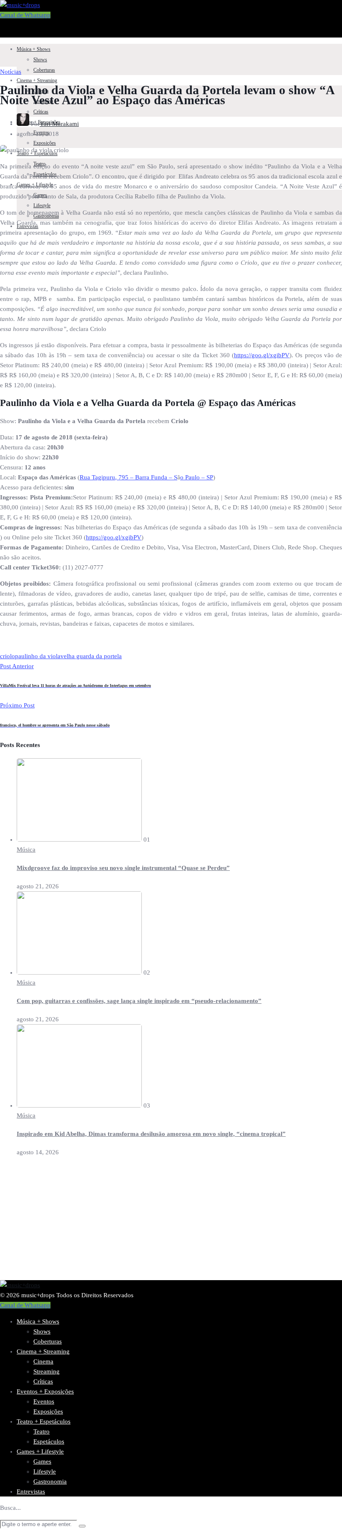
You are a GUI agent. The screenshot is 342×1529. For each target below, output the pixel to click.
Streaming (46, 1371)
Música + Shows (33, 49)
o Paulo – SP (196, 477)
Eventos (43, 1401)
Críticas (40, 112)
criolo (7, 656)
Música (26, 849)
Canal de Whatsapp (25, 15)
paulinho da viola (37, 656)
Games (42, 1461)
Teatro (41, 1431)
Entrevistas (31, 1491)
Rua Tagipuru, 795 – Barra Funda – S (128, 477)
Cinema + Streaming (37, 80)
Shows (40, 60)
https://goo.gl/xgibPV (261, 355)
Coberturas (44, 70)
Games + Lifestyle (40, 1451)
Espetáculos (48, 1441)
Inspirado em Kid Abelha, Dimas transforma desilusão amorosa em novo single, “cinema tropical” (151, 1133)
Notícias (10, 71)
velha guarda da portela (91, 656)
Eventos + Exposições (45, 1391)
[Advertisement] (171, 1221)
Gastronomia (50, 1481)
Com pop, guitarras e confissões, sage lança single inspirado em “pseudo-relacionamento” (139, 1001)
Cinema (43, 1361)
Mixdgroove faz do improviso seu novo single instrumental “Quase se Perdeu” (123, 868)
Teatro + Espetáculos (43, 1421)
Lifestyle (41, 205)
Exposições (44, 143)
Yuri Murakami (59, 123)
